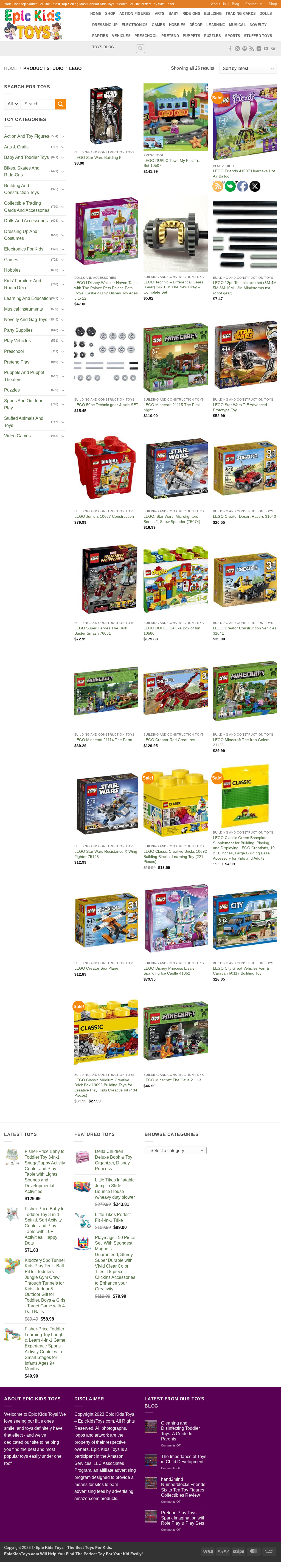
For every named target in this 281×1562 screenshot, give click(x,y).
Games (158, 25)
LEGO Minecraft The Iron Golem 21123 (241, 742)
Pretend (170, 36)
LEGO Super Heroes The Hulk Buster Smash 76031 (100, 630)
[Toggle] (63, 136)
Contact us (254, 4)
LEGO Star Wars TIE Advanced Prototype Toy (240, 407)
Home (95, 14)
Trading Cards (241, 14)
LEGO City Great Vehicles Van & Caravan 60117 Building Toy (241, 971)
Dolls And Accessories (26, 220)
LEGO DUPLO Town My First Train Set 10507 (174, 163)
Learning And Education (27, 298)
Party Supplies (18, 330)
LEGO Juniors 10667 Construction (104, 516)
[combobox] (176, 1150)
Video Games (17, 436)
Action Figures (135, 14)
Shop (273, 4)
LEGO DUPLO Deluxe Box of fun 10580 (172, 630)
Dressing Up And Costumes (20, 235)
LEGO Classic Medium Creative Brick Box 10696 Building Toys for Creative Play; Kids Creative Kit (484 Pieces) (105, 1087)
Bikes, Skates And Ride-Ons (22, 172)
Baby (173, 14)
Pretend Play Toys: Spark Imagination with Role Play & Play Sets (183, 1518)
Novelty (258, 25)
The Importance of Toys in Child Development (183, 1459)
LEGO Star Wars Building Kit (98, 157)
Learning (215, 25)
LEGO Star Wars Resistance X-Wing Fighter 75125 (105, 854)
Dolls (266, 14)
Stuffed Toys (258, 36)
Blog (235, 4)
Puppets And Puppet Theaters (24, 376)
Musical (237, 25)
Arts (160, 14)
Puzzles (212, 36)
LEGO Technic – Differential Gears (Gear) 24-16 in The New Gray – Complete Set (173, 287)
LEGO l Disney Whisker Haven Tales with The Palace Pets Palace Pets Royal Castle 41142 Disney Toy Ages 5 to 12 (106, 290)
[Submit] (60, 104)
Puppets (191, 36)
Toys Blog (103, 47)
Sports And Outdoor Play (23, 404)
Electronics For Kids (23, 249)
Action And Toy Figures (26, 136)
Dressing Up (105, 25)
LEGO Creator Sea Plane (96, 968)
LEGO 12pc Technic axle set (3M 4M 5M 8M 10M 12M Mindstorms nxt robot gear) (245, 287)
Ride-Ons (191, 14)
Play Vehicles (17, 340)
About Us (218, 4)
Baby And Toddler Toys (26, 157)
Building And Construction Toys (21, 189)
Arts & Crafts (16, 147)
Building (213, 14)
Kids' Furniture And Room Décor (22, 284)
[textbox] (174, 1151)
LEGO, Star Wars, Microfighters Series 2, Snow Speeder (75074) (172, 519)
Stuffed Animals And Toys (23, 422)
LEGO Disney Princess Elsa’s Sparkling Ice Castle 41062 (169, 971)
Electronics (135, 25)
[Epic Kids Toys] (43, 24)
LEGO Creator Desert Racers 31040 (244, 516)
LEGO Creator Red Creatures (169, 740)
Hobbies (177, 25)
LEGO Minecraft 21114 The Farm (103, 740)
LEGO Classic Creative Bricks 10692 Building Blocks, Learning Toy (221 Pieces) (175, 856)
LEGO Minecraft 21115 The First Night (172, 407)
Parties (100, 36)
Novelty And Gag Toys (25, 319)
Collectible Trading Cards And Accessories (26, 207)
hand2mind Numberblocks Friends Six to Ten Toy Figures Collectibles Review (183, 1487)
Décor (196, 25)
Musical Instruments (23, 309)
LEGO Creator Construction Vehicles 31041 (244, 630)
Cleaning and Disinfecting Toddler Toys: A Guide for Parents (180, 1431)
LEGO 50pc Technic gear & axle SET (106, 405)
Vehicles (121, 36)
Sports (232, 36)
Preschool (146, 36)
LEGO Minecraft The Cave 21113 (172, 1080)
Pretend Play (16, 362)
